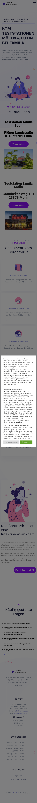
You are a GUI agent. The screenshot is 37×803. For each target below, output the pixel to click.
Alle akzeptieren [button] (26, 442)
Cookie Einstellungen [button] (11, 442)
